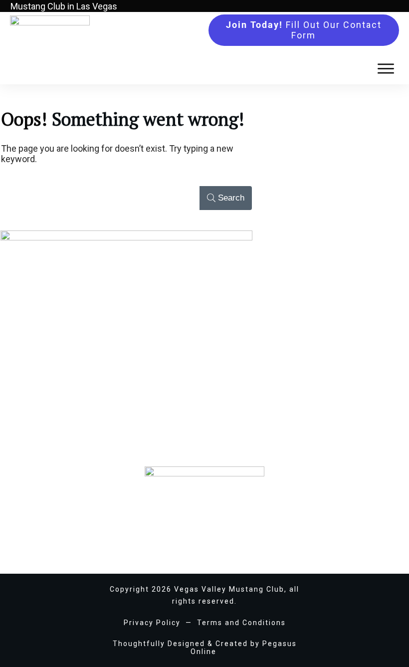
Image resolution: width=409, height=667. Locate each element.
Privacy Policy (152, 623)
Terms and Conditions (241, 623)
